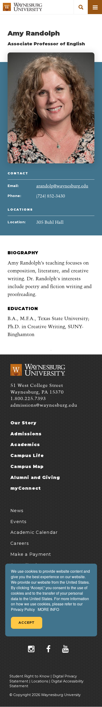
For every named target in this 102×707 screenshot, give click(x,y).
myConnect (25, 488)
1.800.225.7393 (28, 398)
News (16, 510)
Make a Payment (30, 554)
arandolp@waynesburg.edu (62, 186)
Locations (39, 681)
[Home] (22, 7)
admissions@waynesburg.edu (43, 405)
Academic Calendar (34, 532)
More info (48, 609)
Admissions (26, 434)
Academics (25, 444)
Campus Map (27, 466)
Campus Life (27, 455)
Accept (27, 622)
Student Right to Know (29, 676)
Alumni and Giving (35, 477)
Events (18, 521)
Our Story (23, 423)
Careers (19, 543)
